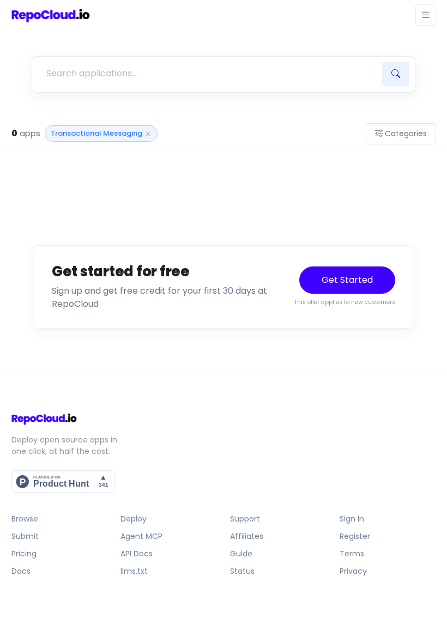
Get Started (347, 280)
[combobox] (205, 74)
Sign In (352, 518)
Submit (25, 536)
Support (245, 518)
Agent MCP (141, 536)
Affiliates (246, 536)
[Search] (395, 74)
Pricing (24, 553)
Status (242, 571)
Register (355, 536)
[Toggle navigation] (425, 15)
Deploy (133, 518)
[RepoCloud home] (223, 419)
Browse (24, 518)
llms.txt (134, 571)
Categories (406, 133)
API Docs (136, 553)
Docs (21, 571)
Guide (241, 553)
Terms (352, 553)
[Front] (50, 15)
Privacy (353, 571)
